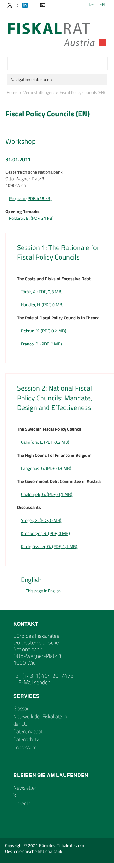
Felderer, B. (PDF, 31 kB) (31, 218)
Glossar (20, 708)
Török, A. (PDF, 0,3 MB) (42, 291)
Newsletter (24, 787)
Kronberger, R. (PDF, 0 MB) (45, 533)
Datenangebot (27, 731)
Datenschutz (26, 739)
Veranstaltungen (38, 92)
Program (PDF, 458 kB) (30, 198)
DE (91, 4)
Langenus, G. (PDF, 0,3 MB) (46, 468)
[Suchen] (102, 63)
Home (12, 92)
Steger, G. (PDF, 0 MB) (41, 520)
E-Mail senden (34, 682)
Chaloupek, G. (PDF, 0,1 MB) (46, 494)
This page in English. (44, 591)
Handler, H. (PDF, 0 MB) (42, 304)
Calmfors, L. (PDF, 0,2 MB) (45, 442)
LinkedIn (21, 803)
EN (102, 4)
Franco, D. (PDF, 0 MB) (41, 343)
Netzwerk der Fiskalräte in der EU (40, 720)
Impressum (24, 747)
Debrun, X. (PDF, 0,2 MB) (43, 330)
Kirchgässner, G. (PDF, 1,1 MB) (49, 546)
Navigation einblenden (31, 79)
